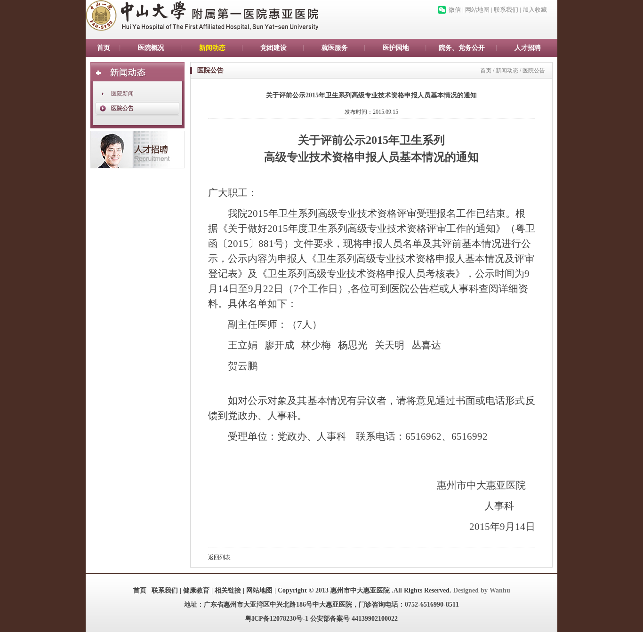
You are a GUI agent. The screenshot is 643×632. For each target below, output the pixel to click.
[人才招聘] (137, 149)
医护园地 (396, 47)
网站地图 (477, 9)
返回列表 (219, 557)
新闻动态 (212, 47)
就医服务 (335, 47)
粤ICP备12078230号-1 (276, 618)
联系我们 (506, 9)
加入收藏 (534, 9)
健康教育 (196, 590)
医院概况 (151, 47)
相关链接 (228, 590)
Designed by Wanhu (481, 590)
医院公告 (122, 108)
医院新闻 (122, 93)
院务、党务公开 (462, 47)
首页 (103, 47)
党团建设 (273, 47)
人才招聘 (527, 47)
